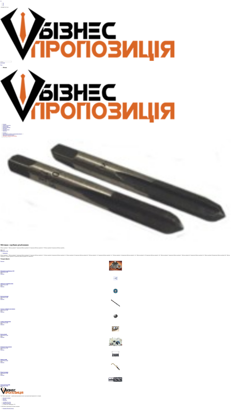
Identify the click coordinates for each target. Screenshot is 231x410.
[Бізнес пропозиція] (115, 60)
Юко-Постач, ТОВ (4, 251)
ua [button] (0, 1)
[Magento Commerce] (115, 122)
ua (3, 3)
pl (3, 5)
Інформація (5, 253)
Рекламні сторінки (6, 397)
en (3, 4)
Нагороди (5, 400)
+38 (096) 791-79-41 (7, 402)
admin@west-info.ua (7, 403)
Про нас (4, 399)
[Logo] (15, 393)
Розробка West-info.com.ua (8, 408)
